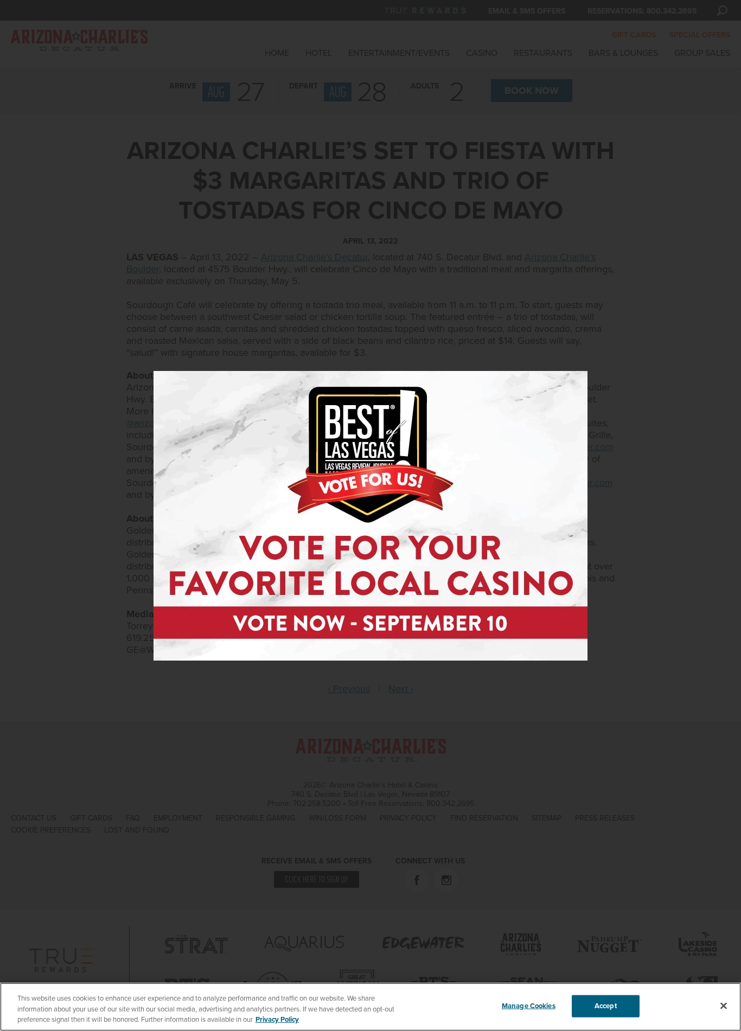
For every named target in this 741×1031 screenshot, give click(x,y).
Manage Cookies (528, 1005)
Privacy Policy (277, 1019)
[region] (370, 1007)
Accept (606, 1005)
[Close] (724, 1005)
